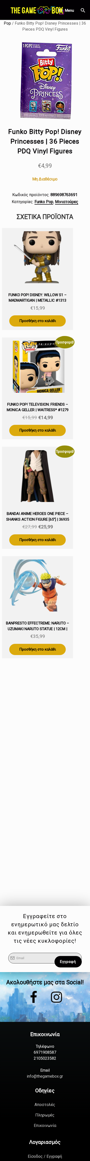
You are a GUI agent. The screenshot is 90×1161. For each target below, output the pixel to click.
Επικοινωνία (45, 1125)
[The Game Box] (37, 10)
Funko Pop (43, 201)
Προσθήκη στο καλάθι (37, 321)
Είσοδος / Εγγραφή (45, 1156)
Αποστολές (44, 1104)
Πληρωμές (44, 1115)
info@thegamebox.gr (45, 1076)
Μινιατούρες (66, 201)
